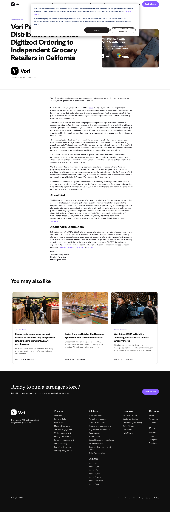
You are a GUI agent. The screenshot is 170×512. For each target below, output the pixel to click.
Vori (91, 108)
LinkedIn (62, 247)
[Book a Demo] (150, 4)
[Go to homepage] (18, 412)
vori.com (54, 221)
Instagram (70, 247)
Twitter (90, 247)
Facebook (80, 247)
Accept (97, 30)
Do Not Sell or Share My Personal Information (123, 30)
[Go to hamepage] (15, 4)
